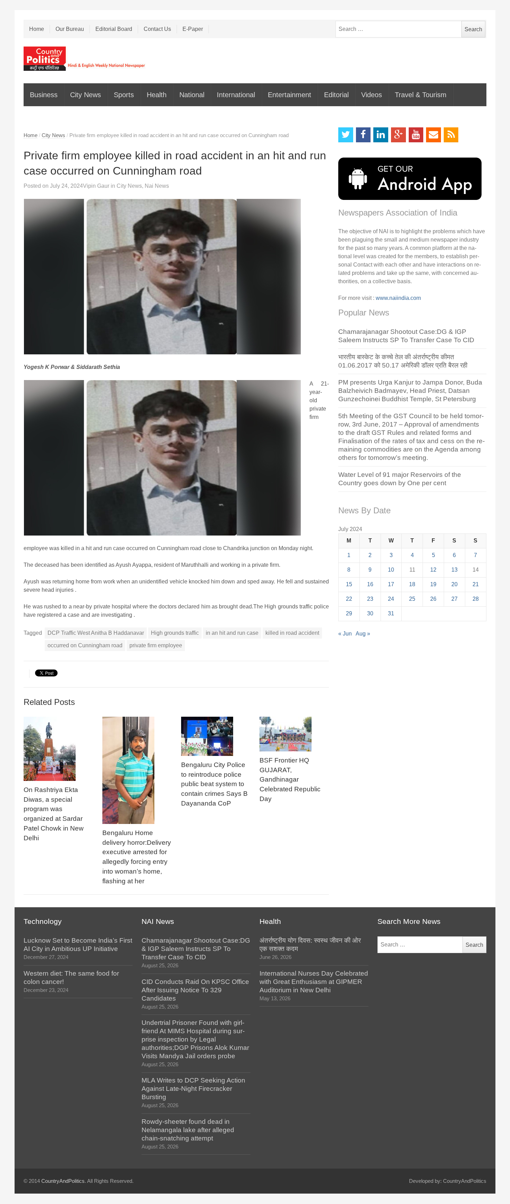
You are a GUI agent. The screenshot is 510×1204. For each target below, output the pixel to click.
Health (157, 95)
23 (370, 599)
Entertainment (289, 95)
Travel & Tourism (421, 95)
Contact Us (157, 29)
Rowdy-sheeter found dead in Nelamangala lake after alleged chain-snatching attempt (188, 1130)
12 (433, 570)
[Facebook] (363, 134)
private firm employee (155, 645)
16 (370, 584)
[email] (433, 134)
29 (349, 613)
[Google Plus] (398, 134)
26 (433, 599)
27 (454, 599)
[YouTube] (416, 134)
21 (476, 584)
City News (85, 95)
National (191, 95)
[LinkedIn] (380, 134)
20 (454, 584)
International (236, 95)
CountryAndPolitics (63, 1181)
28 (476, 599)
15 (349, 584)
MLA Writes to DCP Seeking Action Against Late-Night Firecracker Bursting (193, 1089)
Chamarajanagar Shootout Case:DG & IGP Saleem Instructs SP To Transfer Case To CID (196, 949)
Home (36, 29)
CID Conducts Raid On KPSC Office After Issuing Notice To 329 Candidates (195, 990)
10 (391, 570)
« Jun (345, 634)
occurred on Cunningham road (85, 645)
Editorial (336, 95)
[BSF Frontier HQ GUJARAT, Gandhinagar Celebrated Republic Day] (294, 734)
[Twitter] (345, 134)
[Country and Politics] (85, 59)
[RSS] (451, 134)
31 (391, 613)
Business (44, 95)
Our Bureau (70, 29)
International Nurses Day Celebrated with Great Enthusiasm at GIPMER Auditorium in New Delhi (314, 982)
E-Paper (192, 29)
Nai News (157, 186)
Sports (124, 95)
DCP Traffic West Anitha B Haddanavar (96, 633)
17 (391, 584)
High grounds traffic (175, 633)
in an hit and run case (232, 633)
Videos (371, 95)
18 (412, 584)
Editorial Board (113, 29)
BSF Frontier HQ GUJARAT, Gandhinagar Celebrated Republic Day (290, 780)
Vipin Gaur (96, 186)
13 (454, 570)
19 (433, 584)
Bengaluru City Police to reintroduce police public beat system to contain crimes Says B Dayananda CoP (214, 784)
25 (412, 599)
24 (391, 599)
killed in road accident (292, 633)
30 (370, 613)
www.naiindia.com (398, 298)
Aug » (363, 634)
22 (349, 599)
